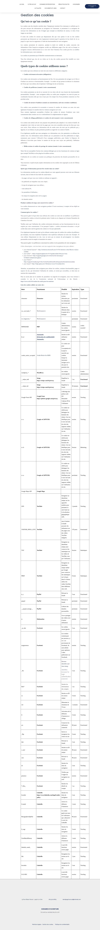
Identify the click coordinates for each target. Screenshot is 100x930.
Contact (62, 8)
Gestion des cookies (47, 924)
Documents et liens (50, 8)
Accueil (22, 4)
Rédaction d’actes (64, 4)
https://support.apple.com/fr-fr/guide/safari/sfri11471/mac (49, 253)
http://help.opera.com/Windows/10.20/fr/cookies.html (48, 264)
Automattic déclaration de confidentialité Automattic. (45, 337)
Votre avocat (32, 4)
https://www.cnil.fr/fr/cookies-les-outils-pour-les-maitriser (37, 281)
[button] (92, 6)
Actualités (38, 8)
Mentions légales (36, 924)
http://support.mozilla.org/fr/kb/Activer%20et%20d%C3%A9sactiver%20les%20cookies (49, 262)
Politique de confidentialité (62, 924)
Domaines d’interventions (47, 4)
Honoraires (76, 4)
